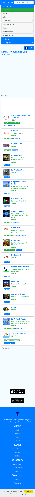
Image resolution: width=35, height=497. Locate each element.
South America (8, 35)
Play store (17, 483)
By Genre (6, 39)
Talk (17, 437)
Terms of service (17, 449)
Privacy (17, 452)
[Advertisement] (17, 74)
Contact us (17, 471)
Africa (5, 13)
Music (17, 430)
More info (28, 495)
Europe (5, 28)
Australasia (6, 21)
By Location (7, 6)
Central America (8, 24)
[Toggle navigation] (3, 2)
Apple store (17, 479)
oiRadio (9, 2)
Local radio (6, 10)
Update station (17, 468)
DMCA (17, 456)
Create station (17, 464)
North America (8, 31)
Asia (4, 17)
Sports (17, 433)
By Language (7, 43)
